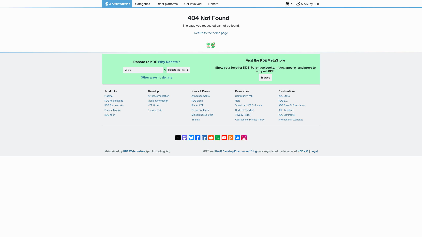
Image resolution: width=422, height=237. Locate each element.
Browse (265, 77)
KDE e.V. (283, 100)
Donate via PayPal (178, 69)
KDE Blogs (197, 100)
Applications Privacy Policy (250, 119)
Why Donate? (169, 62)
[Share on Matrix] (178, 136)
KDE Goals (154, 105)
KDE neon (110, 114)
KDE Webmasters (134, 151)
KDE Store (284, 95)
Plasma (109, 95)
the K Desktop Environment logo (236, 151)
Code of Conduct (244, 110)
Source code (155, 110)
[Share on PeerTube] (230, 136)
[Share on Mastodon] (184, 136)
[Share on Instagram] (244, 136)
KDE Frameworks (114, 105)
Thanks (196, 119)
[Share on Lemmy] (217, 136)
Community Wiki (244, 95)
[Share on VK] (237, 136)
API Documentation (158, 95)
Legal (314, 151)
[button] (289, 4)
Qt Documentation (158, 100)
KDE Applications (114, 100)
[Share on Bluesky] (191, 136)
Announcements (201, 95)
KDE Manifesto (287, 114)
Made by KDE (310, 4)
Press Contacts (200, 110)
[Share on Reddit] (211, 136)
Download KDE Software (248, 105)
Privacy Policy (242, 114)
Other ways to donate (156, 77)
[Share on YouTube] (224, 136)
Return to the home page (211, 33)
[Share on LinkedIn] (204, 136)
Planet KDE (198, 105)
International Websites (291, 119)
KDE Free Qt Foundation (292, 105)
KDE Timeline (286, 110)
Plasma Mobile (113, 110)
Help (237, 100)
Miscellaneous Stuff (202, 114)
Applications (117, 5)
